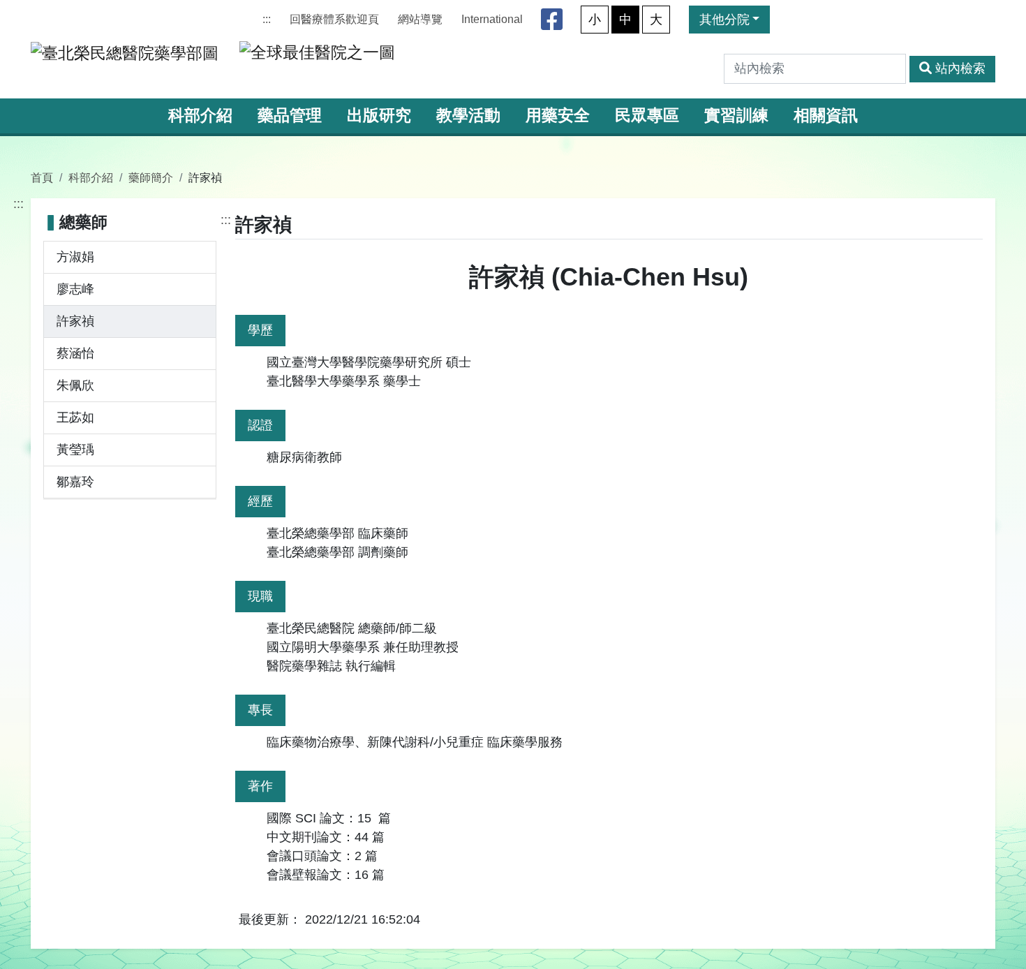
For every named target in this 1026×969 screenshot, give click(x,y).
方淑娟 (75, 257)
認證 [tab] (260, 425)
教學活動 (468, 115)
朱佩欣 (75, 385)
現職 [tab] (260, 596)
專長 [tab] (260, 710)
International (492, 19)
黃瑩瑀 (75, 450)
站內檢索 (960, 68)
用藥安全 (558, 115)
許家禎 (75, 321)
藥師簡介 (150, 177)
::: (266, 19)
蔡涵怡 (75, 353)
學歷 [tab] (260, 330)
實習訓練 (736, 115)
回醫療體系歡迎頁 (334, 19)
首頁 (42, 177)
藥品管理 (290, 115)
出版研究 (379, 115)
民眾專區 (647, 115)
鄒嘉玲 (75, 482)
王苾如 (75, 417)
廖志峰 (75, 289)
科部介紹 (200, 115)
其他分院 (724, 20)
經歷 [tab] (260, 501)
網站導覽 (420, 19)
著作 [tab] (260, 786)
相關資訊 (826, 115)
